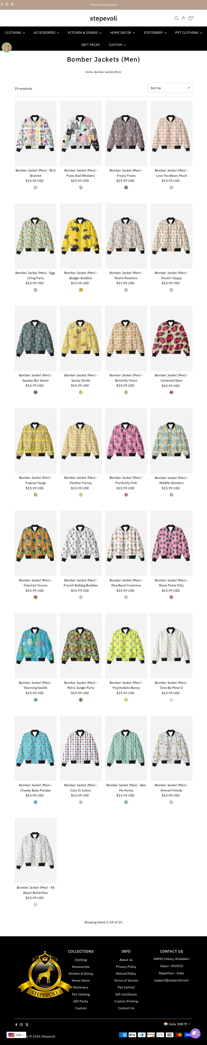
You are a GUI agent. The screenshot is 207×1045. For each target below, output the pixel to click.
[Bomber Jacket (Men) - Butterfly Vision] (126, 338)
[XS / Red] (171, 392)
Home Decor (121, 33)
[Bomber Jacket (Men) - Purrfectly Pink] (126, 441)
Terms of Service (126, 980)
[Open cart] (190, 18)
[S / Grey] (171, 802)
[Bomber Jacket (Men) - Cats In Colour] (81, 748)
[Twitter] (12, 5)
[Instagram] (6, 5)
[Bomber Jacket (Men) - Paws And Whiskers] (81, 133)
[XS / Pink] (171, 187)
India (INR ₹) (178, 1024)
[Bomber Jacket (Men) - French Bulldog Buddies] (81, 543)
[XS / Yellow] (81, 290)
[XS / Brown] (126, 187)
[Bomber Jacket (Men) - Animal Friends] (171, 748)
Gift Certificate (126, 994)
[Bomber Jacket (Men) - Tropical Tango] (36, 441)
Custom (116, 45)
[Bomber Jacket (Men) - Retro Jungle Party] (81, 646)
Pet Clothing (187, 33)
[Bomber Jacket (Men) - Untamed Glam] (171, 338)
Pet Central (126, 987)
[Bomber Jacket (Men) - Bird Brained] (36, 133)
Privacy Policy (126, 967)
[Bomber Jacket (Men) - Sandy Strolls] (81, 338)
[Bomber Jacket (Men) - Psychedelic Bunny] (126, 646)
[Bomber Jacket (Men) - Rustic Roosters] (126, 236)
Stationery (154, 33)
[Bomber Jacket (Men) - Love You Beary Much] (171, 133)
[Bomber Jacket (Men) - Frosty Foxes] (126, 133)
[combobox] (16, 1035)
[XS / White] (36, 187)
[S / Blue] (36, 700)
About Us (126, 960)
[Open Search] (176, 18)
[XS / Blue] (36, 290)
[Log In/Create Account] (183, 18)
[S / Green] (81, 700)
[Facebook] (2, 5)
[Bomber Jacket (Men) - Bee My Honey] (126, 748)
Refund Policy (126, 973)
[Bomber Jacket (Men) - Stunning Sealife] (36, 646)
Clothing (13, 33)
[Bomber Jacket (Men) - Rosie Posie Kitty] (171, 543)
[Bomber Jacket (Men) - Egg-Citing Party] (36, 236)
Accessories (45, 33)
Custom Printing (126, 1001)
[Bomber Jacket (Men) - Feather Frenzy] (81, 441)
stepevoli (103, 18)
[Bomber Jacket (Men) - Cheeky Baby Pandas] (36, 748)
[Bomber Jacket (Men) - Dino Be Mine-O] (171, 646)
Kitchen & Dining (83, 33)
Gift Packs (90, 45)
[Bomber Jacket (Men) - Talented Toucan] (36, 543)
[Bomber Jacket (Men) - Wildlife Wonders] (171, 441)
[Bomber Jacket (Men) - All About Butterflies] (36, 850)
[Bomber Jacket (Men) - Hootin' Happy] (171, 236)
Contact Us (126, 1008)
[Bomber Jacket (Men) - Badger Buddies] (81, 236)
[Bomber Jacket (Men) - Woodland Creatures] (126, 543)
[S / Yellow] (126, 700)
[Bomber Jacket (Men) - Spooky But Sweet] (36, 338)
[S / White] (171, 700)
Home (89, 72)
